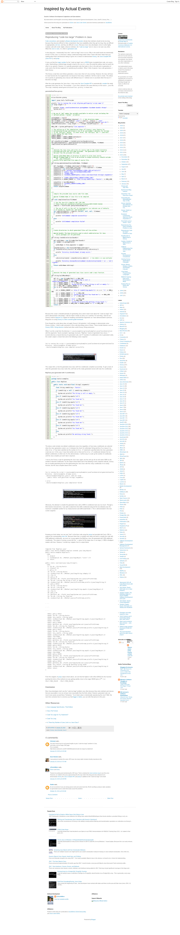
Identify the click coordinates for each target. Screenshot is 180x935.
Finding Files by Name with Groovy (125, 285)
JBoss (121, 448)
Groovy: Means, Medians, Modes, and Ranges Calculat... (126, 267)
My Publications (67, 27)
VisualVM (122, 565)
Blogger (93, 919)
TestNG (122, 556)
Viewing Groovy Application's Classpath (125, 260)
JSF (121, 467)
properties (122, 519)
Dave (58, 769)
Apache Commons (125, 322)
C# (120, 335)
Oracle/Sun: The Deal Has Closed (126, 194)
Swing (121, 552)
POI (121, 511)
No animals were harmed (125, 96)
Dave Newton (54, 757)
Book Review (123, 331)
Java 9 (121, 411)
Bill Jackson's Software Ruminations (124, 693)
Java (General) (58, 730)
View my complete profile (61, 899)
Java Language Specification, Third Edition (60, 707)
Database (122, 345)
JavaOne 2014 (124, 433)
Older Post (110, 798)
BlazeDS (122, 326)
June (123, 171)
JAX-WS (122, 441)
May (122, 174)
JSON (121, 469)
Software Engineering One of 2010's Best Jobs (126, 249)
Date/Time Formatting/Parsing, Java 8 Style (69, 881)
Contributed (123, 343)
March (123, 179)
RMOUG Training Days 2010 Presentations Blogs (126, 279)
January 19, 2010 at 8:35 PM (58, 779)
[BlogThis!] (75, 728)
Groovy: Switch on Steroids (126, 210)
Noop (121, 494)
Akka (121, 307)
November (124, 159)
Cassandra (123, 337)
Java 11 (122, 386)
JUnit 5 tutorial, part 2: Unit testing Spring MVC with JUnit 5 (126, 618)
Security (122, 536)
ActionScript (123, 303)
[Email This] (73, 728)
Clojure (122, 339)
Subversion (123, 550)
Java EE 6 (122, 416)
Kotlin (121, 473)
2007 (121, 295)
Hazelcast (122, 369)
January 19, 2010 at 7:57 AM (58, 761)
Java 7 (121, 407)
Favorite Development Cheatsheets (125, 255)
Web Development (125, 567)
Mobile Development (125, 486)
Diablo (52, 784)
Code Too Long (51, 718)
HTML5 (122, 371)
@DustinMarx (54, 767)
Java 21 (122, 403)
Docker (122, 348)
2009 (121, 290)
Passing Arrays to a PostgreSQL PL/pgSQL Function (72, 871)
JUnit (121, 471)
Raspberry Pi (123, 526)
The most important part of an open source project (126, 633)
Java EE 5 (122, 413)
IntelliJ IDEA (123, 377)
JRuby (121, 465)
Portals (122, 513)
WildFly (122, 571)
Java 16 (122, 396)
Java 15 (122, 394)
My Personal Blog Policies (126, 190)
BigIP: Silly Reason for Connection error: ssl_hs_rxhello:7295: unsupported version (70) (125, 672)
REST (121, 528)
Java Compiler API (105, 56)
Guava (121, 367)
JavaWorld (109, 22)
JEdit (121, 454)
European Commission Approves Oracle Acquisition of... (126, 216)
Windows (122, 573)
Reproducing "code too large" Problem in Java (126, 232)
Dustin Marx (123, 41)
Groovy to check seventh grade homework (70, 319)
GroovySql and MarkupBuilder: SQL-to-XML (126, 199)
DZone (72, 22)
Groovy (94, 56)
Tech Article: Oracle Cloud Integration (125, 601)
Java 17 (122, 399)
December (124, 157)
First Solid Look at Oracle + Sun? (126, 221)
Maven (122, 484)
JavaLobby (83, 911)
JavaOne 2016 (124, 435)
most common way (95, 773)
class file (64, 536)
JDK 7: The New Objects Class (57, 861)
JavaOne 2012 (124, 428)
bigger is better (77, 697)
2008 (121, 293)
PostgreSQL (123, 515)
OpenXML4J (123, 502)
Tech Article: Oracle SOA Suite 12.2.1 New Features (126, 589)
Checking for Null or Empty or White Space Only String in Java (66, 814)
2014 (121, 145)
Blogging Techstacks (126, 667)
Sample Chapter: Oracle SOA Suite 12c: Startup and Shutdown (126, 606)
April (122, 176)
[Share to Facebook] (79, 728)
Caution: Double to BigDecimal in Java (126, 243)
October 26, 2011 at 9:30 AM (58, 791)
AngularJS (123, 314)
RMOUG (122, 530)
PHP (121, 509)
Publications (123, 521)
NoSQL (122, 496)
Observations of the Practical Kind (130, 651)
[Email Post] (69, 727)
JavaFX (122, 422)
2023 (121, 125)
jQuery (121, 462)
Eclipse (122, 352)
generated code (72, 49)
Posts (122, 642)
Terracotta (122, 554)
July (122, 169)
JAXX (121, 445)
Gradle (122, 362)
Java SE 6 (49, 58)
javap (57, 58)
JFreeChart (123, 456)
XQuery (122, 577)
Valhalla (122, 561)
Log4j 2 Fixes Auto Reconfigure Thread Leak (125, 686)
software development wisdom (74, 41)
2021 (121, 128)
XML (121, 575)
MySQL (122, 489)
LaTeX (121, 475)
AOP (121, 320)
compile (104, 83)
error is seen (55, 49)
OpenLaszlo (123, 500)
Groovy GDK (49, 327)
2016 (121, 140)
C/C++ (121, 333)
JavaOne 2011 (124, 426)
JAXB (121, 443)
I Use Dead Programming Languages (126, 273)
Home (47, 27)
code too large (83, 47)
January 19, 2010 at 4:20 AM (58, 751)
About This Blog (56, 27)
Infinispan (122, 375)
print (58, 95)
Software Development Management (126, 545)
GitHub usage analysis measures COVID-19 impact (126, 628)
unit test (57, 45)
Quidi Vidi (130, 655)
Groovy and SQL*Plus (124, 186)
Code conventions (50, 41)
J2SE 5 (122, 379)
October (123, 162)
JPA (121, 460)
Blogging (122, 328)
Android (122, 311)
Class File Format (52, 711)
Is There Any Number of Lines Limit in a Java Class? (63, 722)
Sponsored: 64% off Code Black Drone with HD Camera (126, 584)
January (123, 184)
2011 (121, 152)
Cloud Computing (125, 341)
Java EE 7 (122, 418)
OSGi (121, 507)
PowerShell (123, 517)
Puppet (122, 524)
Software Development (126, 541)
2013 (121, 147)
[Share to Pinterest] (81, 728)
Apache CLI (58, 317)
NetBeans (122, 492)
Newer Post (49, 798)
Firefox (122, 356)
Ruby (121, 532)
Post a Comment (52, 794)
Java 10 (122, 384)
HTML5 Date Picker (62, 829)
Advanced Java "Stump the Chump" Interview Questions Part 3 (126, 698)
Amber (121, 309)
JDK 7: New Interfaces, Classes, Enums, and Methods (64, 866)
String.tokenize (59, 327)
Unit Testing (123, 558)
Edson (52, 769)
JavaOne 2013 (124, 431)
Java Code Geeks (81, 22)
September (124, 164)
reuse (76, 45)
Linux (121, 477)
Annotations (123, 316)
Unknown (53, 741)
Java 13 (122, 390)
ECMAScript (123, 354)
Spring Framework (125, 548)
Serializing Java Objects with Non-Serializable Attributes (69, 850)
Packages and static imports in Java (125, 613)
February (124, 181)
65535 (87, 62)
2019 (121, 133)
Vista (121, 563)
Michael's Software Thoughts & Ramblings (126, 681)
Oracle (121, 504)
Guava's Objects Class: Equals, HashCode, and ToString (65, 856)
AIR (121, 305)
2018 (121, 135)
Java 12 (122, 388)
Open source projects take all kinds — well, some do (126, 623)
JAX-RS (122, 439)
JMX (121, 458)
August (123, 167)
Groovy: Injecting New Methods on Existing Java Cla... (126, 205)
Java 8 (121, 409)
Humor (122, 373)
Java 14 (122, 392)
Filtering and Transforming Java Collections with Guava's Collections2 (77, 819)
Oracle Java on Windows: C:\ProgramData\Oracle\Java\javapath (75, 840)
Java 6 (64, 730)
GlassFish (122, 360)
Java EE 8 (122, 420)
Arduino (122, 324)
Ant (121, 318)
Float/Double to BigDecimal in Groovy (126, 237)
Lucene (122, 482)
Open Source (123, 498)
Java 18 (122, 401)
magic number (61, 62)
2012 (121, 150)
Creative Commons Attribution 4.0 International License (125, 45)
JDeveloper (123, 452)
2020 (121, 130)
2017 (121, 138)
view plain (53, 95)
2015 (121, 142)
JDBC (121, 450)
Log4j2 (122, 479)
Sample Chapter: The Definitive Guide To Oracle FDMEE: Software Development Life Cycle (126, 596)
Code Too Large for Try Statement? (57, 715)
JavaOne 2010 (124, 424)
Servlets (122, 538)
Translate (125, 118)
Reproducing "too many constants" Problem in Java (126, 226)
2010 (121, 155)
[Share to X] (77, 728)
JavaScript (123, 437)
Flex (121, 358)
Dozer (121, 350)
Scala (121, 534)
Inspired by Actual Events (67, 8)
